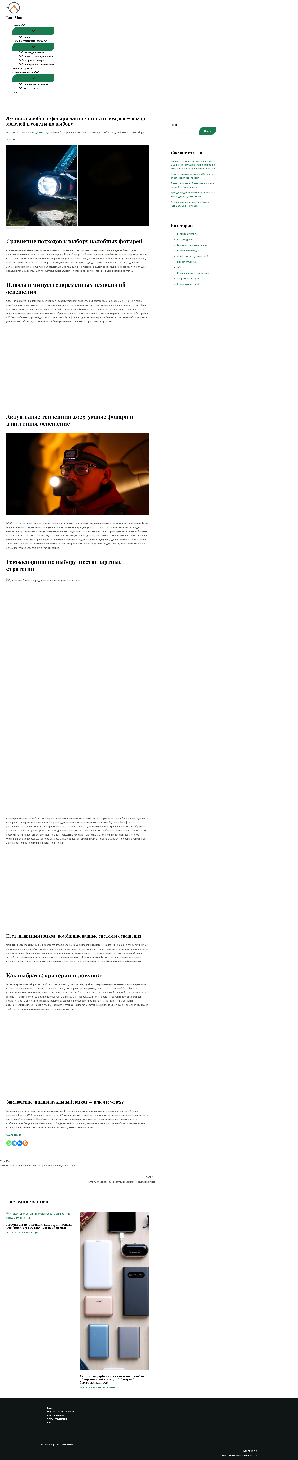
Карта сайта (250, 1450)
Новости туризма (22, 68)
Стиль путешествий (23, 72)
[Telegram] (14, 1143)
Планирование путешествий (38, 64)
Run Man (14, 17)
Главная (17, 25)
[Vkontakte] (20, 1143)
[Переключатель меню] (33, 31)
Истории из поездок (33, 60)
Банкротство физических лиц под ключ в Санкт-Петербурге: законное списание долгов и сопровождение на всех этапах (193, 164)
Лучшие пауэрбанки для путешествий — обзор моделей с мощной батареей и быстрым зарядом (112, 1379)
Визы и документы (33, 52)
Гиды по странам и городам (27, 40)
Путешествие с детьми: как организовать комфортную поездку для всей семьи (39, 1225)
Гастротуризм (30, 88)
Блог (15, 92)
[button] (24, 25)
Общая (27, 36)
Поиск (174, 124)
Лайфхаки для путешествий (38, 56)
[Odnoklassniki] (25, 1143)
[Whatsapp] (9, 1143)
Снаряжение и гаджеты (36, 84)
